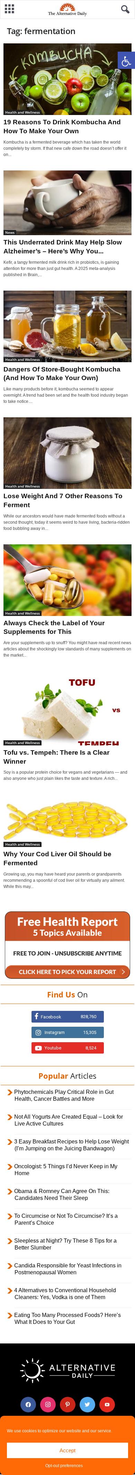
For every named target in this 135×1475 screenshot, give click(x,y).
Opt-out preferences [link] (64, 1465)
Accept (67, 1450)
